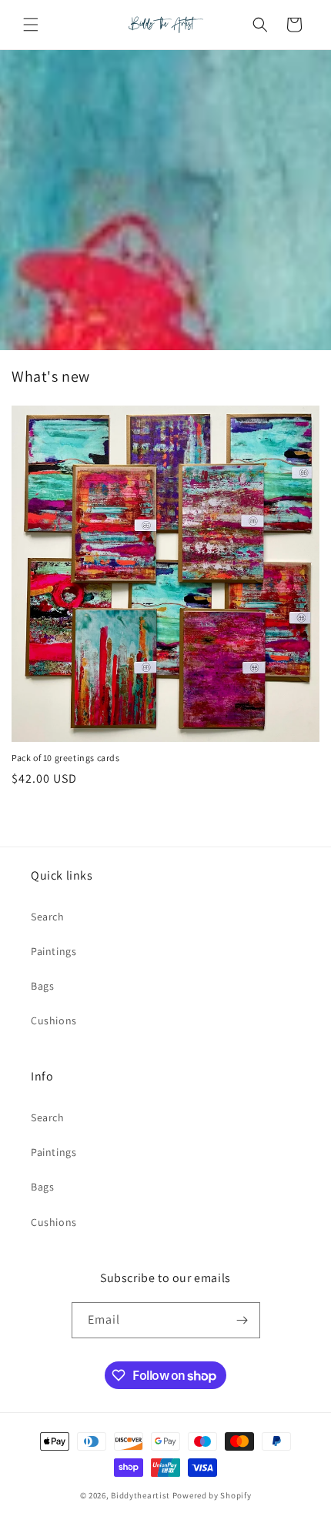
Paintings (53, 951)
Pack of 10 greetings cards (66, 757)
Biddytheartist (140, 1495)
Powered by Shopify (212, 1495)
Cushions (54, 1020)
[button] (31, 25)
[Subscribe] (242, 1320)
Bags (42, 986)
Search (48, 916)
